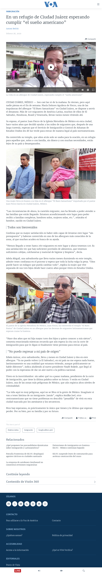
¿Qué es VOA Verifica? (62, 550)
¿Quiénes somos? (14, 535)
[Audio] (39, 570)
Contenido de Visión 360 (22, 481)
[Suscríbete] (39, 503)
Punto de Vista (13, 565)
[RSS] (26, 503)
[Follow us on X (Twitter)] (14, 503)
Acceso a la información (17, 550)
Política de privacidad (62, 535)
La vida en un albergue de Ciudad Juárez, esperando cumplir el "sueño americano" (50, 46)
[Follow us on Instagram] (45, 503)
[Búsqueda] (84, 570)
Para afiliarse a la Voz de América (22, 520)
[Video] (61, 570)
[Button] (90, 39)
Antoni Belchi (12, 28)
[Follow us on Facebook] (8, 503)
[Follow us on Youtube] (20, 503)
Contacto (56, 520)
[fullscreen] (93, 90)
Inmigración (12, 11)
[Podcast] (32, 503)
